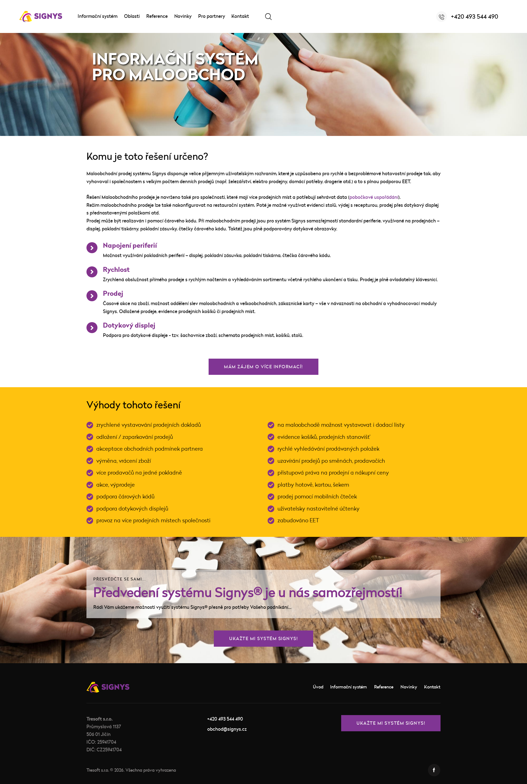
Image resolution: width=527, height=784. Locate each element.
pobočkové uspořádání (373, 197)
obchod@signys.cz (227, 729)
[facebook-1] (434, 770)
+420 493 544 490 (225, 719)
